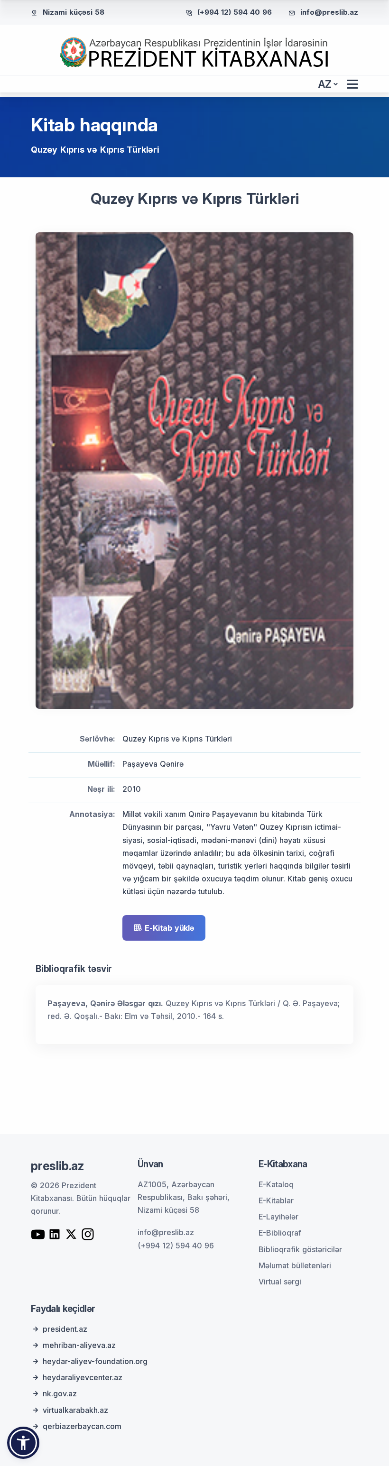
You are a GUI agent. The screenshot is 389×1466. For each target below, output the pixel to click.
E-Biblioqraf (280, 1232)
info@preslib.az (329, 12)
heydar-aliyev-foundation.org (95, 1361)
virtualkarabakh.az (75, 1410)
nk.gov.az (60, 1393)
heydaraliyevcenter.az (82, 1377)
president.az (65, 1329)
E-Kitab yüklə (169, 928)
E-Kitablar (276, 1200)
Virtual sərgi (280, 1281)
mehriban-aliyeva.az (79, 1345)
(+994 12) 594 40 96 (234, 12)
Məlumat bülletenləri (295, 1265)
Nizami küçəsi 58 (73, 12)
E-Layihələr (278, 1216)
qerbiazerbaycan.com (82, 1426)
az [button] (325, 84)
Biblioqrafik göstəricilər (300, 1249)
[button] (23, 1443)
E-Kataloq (276, 1184)
